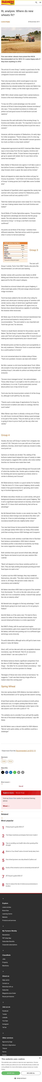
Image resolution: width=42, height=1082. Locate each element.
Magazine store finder (9, 993)
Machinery (5, 965)
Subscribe (5, 990)
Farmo (4, 1051)
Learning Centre (7, 914)
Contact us (5, 983)
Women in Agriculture (9, 1045)
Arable (4, 761)
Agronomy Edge (7, 1042)
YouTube (5, 1021)
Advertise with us (7, 986)
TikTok (4, 1027)
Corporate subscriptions (9, 944)
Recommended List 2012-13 (26, 751)
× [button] (40, 1058)
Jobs (3, 959)
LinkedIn (4, 1017)
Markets (4, 917)
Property (5, 962)
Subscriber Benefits (8, 941)
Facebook (5, 1011)
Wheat (10, 761)
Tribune (4, 1048)
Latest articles (6, 907)
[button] (21, 1078)
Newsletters (6, 935)
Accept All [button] (11, 1073)
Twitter (4, 1014)
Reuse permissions (8, 996)
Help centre (5, 980)
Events (4, 1055)
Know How (12, 798)
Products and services (9, 920)
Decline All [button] (31, 1073)
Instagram (5, 1024)
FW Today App (6, 938)
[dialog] (21, 1069)
